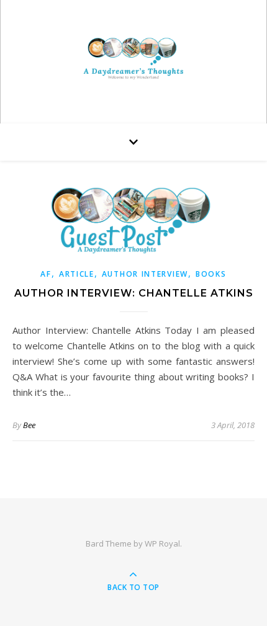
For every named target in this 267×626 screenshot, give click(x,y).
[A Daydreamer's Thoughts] (133, 58)
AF (45, 274)
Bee (29, 425)
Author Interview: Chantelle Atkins (133, 293)
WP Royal (162, 543)
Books (211, 274)
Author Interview (145, 274)
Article (76, 274)
